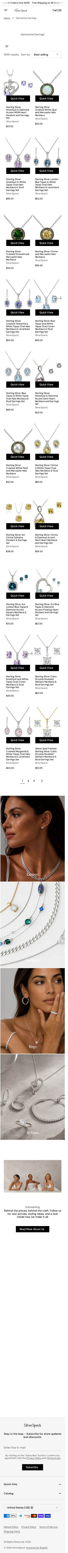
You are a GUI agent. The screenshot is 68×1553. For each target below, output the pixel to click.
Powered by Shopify (37, 1547)
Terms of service (48, 1526)
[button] (8, 10)
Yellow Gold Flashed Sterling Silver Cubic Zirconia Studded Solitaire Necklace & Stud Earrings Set (46, 754)
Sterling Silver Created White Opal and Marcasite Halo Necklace (46, 111)
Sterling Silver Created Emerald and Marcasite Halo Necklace (17, 255)
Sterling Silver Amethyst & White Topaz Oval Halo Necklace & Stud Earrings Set (16, 184)
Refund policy (11, 1526)
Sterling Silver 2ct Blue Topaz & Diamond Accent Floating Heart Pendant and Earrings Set (47, 610)
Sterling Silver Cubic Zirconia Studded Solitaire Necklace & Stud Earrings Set (46, 680)
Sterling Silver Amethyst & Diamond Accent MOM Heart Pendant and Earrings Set (17, 112)
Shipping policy (12, 1531)
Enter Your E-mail (15, 1447)
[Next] (42, 781)
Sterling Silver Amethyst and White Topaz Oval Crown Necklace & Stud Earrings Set (17, 682)
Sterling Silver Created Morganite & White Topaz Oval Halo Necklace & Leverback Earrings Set (18, 754)
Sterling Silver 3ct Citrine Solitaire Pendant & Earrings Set (16, 539)
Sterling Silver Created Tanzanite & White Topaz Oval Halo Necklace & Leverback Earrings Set (18, 326)
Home (7, 18)
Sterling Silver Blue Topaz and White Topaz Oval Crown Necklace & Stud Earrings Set (45, 326)
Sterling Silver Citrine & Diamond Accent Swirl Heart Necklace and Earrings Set (46, 539)
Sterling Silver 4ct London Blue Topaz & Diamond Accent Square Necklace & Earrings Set (17, 610)
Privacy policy (28, 1526)
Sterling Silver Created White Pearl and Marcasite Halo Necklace (17, 469)
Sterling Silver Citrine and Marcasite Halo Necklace (46, 254)
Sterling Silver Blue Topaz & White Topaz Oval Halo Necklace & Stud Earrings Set (17, 397)
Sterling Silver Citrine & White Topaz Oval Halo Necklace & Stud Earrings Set (46, 469)
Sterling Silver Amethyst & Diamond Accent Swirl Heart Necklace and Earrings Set (47, 398)
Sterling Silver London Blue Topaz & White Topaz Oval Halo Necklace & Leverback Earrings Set (47, 184)
